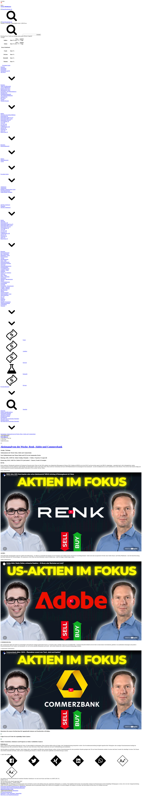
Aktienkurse (3, 186)
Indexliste (3, 221)
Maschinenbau (4, 290)
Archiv (2, 161)
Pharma (2, 298)
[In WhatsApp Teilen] (100, 766)
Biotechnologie (4, 256)
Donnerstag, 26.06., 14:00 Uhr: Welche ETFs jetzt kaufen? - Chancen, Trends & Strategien (23, 460)
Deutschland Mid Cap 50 (6, 118)
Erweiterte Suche (6, 65)
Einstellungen (4, 417)
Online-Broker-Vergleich (6, 192)
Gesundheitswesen (5, 268)
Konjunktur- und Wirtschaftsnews (8, 91)
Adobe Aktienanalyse (6, 559)
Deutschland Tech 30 (6, 120)
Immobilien (3, 278)
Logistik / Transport (5, 287)
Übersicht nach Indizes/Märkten (8, 114)
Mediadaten (15, 790)
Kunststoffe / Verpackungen (7, 286)
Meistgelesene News (5, 90)
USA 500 (3, 122)
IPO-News (3, 98)
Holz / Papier (4, 275)
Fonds (24, 340)
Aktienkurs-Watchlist (5, 414)
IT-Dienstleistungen (5, 282)
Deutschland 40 (4, 116)
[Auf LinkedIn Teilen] (78, 766)
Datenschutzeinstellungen (6, 790)
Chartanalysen (4, 96)
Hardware (3, 274)
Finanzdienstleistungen (6, 266)
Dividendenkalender (5, 190)
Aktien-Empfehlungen (15, 787)
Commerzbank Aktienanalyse (7, 648)
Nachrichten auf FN (5, 71)
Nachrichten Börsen (5, 787)
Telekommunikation (5, 303)
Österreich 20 (4, 129)
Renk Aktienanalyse (5, 470)
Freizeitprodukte (4, 267)
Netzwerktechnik (5, 295)
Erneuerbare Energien (6, 263)
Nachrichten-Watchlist (6, 413)
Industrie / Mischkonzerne (7, 279)
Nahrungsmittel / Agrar (6, 294)
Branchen (3, 144)
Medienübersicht (4, 160)
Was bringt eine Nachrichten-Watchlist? (10, 418)
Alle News (3, 72)
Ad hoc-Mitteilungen (6, 6)
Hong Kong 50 (4, 132)
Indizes (2, 113)
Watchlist (25, 409)
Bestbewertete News (5, 89)
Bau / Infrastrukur (5, 254)
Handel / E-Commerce (6, 272)
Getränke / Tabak (5, 270)
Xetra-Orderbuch (12, 786)
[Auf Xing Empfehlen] (56, 766)
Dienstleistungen (4, 259)
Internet (2, 280)
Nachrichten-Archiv (8, 789)
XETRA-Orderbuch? (6, 207)
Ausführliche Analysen (37, 741)
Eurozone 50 (4, 125)
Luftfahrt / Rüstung (5, 288)
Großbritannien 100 (5, 126)
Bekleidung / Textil (5, 255)
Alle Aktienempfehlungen (7, 95)
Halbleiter (3, 271)
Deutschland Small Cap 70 (7, 117)
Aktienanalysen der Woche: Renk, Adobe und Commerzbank (31, 446)
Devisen (25, 385)
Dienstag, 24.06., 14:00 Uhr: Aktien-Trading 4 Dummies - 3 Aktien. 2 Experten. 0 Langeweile (24, 457)
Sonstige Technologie (6, 302)
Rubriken (3, 85)
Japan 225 (3, 130)
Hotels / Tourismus (5, 276)
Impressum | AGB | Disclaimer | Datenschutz (11, 793)
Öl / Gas (3, 296)
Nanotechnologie (5, 292)
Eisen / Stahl (3, 260)
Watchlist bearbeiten (5, 416)
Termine (2, 99)
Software (3, 300)
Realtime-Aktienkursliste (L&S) (8, 189)
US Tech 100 (4, 124)
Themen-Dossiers (5, 100)
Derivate (25, 362)
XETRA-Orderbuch (5, 204)
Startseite (3, 67)
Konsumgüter (4, 283)
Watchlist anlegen (5, 420)
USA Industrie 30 (5, 121)
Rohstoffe (3, 299)
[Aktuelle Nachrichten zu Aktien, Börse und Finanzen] (6, 9)
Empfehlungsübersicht (6, 94)
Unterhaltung (4, 304)
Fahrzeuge (3, 264)
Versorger (3, 305)
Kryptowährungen (5, 386)
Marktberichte (4, 93)
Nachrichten (3, 68)
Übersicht (3, 206)
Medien (2, 158)
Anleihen (25, 351)
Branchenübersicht (5, 146)
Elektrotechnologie (5, 262)
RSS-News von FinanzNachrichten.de (9, 794)
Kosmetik (3, 284)
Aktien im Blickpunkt (6, 86)
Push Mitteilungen (5, 435)
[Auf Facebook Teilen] (12, 766)
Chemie (2, 258)
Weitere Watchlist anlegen (7, 412)
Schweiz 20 (3, 128)
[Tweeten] (34, 766)
